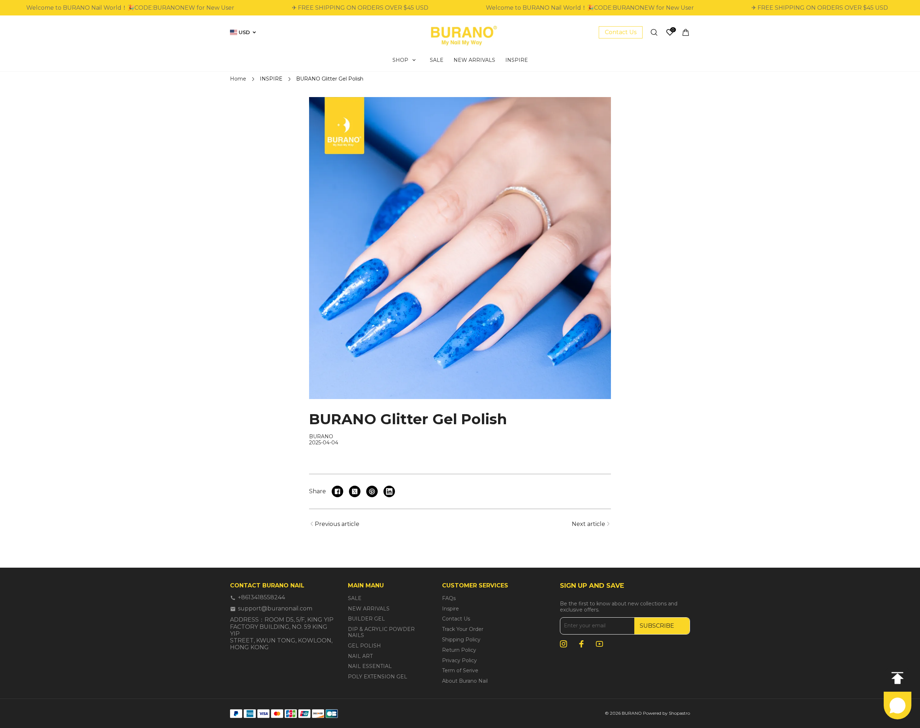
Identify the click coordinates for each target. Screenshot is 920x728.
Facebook (581, 643)
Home (238, 79)
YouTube (599, 643)
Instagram (563, 643)
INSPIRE (271, 79)
